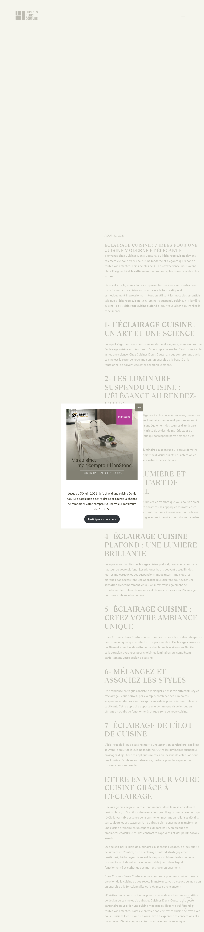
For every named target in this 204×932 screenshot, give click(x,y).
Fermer (139, 407)
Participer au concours (102, 519)
